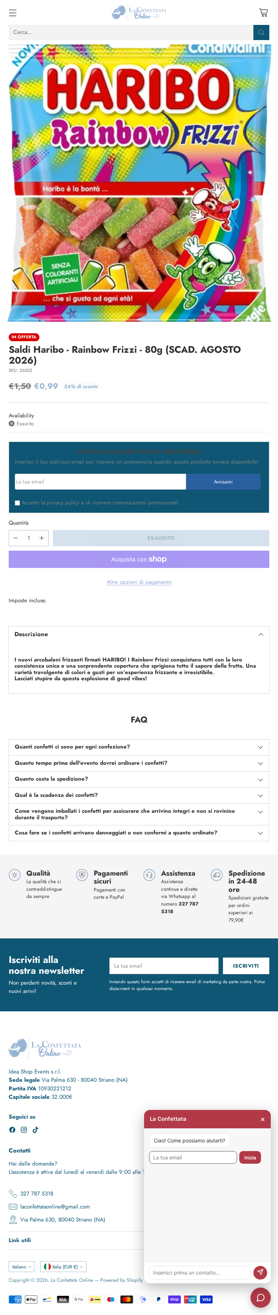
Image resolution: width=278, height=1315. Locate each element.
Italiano (19, 1266)
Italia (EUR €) (65, 1266)
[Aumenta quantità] (41, 538)
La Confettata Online (72, 1280)
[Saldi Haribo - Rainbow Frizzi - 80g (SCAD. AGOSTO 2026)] (139, 183)
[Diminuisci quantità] (15, 538)
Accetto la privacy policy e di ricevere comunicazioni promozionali (100, 503)
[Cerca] (261, 32)
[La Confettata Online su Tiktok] (35, 1131)
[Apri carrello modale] (263, 12)
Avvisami (223, 481)
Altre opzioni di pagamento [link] (139, 582)
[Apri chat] (260, 1298)
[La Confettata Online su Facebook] (12, 1131)
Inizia (250, 1157)
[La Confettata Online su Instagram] (24, 1131)
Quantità (18, 523)
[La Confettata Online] (139, 12)
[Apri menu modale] (12, 12)
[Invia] (260, 1273)
